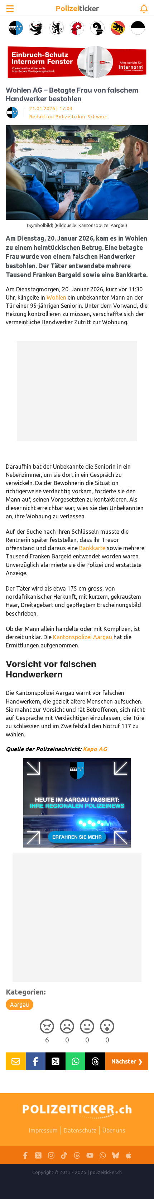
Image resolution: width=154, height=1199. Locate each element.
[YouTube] (89, 1155)
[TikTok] (64, 1155)
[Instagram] (51, 1155)
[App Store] (128, 1155)
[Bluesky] (115, 1155)
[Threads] (77, 1155)
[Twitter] (38, 1155)
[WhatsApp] (102, 1155)
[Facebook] (25, 1155)
